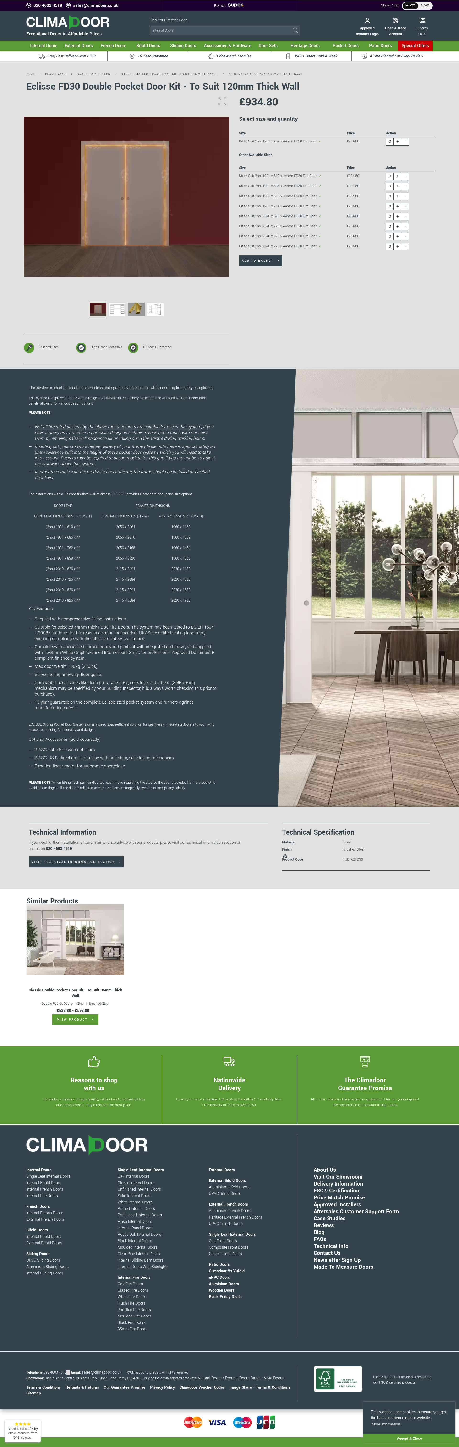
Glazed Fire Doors (133, 1290)
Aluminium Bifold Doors (229, 1187)
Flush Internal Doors (135, 1221)
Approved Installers (337, 1204)
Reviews (324, 1225)
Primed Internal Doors (136, 1209)
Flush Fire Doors (132, 1303)
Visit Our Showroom (338, 1177)
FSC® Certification (336, 1191)
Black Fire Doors (132, 1323)
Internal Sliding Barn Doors (141, 1260)
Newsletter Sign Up (337, 1260)
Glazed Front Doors (225, 1254)
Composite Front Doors (228, 1247)
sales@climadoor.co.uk (95, 6)
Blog (319, 1232)
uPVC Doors (219, 1277)
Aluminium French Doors (230, 1211)
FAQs (320, 1239)
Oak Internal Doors (133, 1176)
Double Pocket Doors (93, 73)
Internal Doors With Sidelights (143, 1267)
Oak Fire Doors (130, 1284)
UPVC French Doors (226, 1224)
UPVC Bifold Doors (225, 1194)
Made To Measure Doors (343, 1267)
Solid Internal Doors (134, 1196)
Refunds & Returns (82, 1387)
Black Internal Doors (135, 1241)
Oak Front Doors (223, 1241)
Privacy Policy (162, 1387)
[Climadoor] (67, 28)
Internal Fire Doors (42, 1196)
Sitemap (33, 1393)
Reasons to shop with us (94, 1084)
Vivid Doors (274, 1378)
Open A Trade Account (395, 31)
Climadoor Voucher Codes (202, 1387)
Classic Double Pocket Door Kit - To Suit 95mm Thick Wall (75, 993)
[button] (222, 101)
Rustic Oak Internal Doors (139, 1234)
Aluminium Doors (224, 1284)
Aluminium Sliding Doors (47, 1267)
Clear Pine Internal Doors (139, 1254)
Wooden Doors (222, 1290)
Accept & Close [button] (409, 1438)
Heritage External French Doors (235, 1217)
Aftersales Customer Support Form (356, 1211)
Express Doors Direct (243, 1378)
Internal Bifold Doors (43, 1183)
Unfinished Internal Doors (139, 1189)
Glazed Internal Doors (136, 1183)
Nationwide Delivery (229, 1084)
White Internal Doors (135, 1202)
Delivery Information (338, 1184)
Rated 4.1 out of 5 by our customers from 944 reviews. (23, 1433)
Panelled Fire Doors (134, 1310)
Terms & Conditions (43, 1387)
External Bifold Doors (44, 1243)
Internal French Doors (44, 1189)
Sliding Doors (37, 1254)
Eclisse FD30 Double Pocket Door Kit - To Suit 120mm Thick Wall (169, 73)
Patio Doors (219, 1264)
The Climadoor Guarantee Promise (365, 1084)
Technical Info (331, 1246)
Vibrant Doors (210, 1378)
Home (30, 73)
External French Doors (45, 1219)
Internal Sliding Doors (44, 1273)
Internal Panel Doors (135, 1228)
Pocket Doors (55, 73)
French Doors (38, 1206)
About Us (325, 1170)
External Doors (222, 1170)
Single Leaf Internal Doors (48, 1176)
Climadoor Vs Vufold (227, 1271)
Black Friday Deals (225, 1297)
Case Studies (330, 1218)
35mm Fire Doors (132, 1329)
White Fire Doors (132, 1297)
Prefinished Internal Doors (140, 1215)
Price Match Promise (339, 1198)
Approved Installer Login (367, 31)
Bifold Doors (37, 1230)
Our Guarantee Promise (124, 1387)
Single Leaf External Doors (232, 1234)
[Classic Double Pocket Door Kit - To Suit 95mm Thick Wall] (75, 939)
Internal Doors (38, 1170)
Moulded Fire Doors (134, 1316)
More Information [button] (386, 1424)
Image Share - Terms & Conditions (260, 1387)
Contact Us (327, 1253)
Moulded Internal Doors (138, 1247)
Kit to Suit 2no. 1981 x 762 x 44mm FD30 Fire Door (265, 73)
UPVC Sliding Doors (43, 1260)
